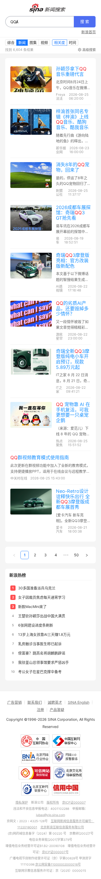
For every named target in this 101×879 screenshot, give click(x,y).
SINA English (78, 702)
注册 (40, 709)
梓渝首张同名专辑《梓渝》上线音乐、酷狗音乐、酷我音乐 (72, 119)
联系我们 (34, 702)
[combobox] (39, 21)
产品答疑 (57, 709)
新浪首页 (88, 32)
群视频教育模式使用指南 (39, 457)
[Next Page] (87, 555)
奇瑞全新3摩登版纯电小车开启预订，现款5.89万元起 (72, 359)
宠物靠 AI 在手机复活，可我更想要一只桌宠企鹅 (73, 412)
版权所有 (53, 802)
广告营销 (14, 702)
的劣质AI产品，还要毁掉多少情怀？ (72, 308)
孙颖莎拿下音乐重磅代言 (71, 71)
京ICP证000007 (74, 802)
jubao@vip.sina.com (50, 815)
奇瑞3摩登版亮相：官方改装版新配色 (72, 260)
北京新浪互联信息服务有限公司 (62, 827)
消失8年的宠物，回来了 (72, 167)
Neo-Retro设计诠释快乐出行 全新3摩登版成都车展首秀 (73, 499)
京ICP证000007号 (55, 852)
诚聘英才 (55, 702)
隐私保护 (22, 802)
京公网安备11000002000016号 (58, 864)
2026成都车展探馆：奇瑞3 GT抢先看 (73, 213)
